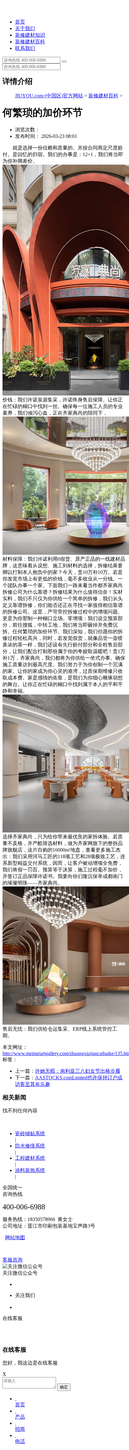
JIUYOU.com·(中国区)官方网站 (49, 95)
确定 (64, 1387)
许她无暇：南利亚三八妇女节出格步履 (77, 1071)
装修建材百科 (30, 41)
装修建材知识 (30, 35)
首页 (20, 22)
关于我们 (25, 28)
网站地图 (15, 1237)
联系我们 (25, 48)
